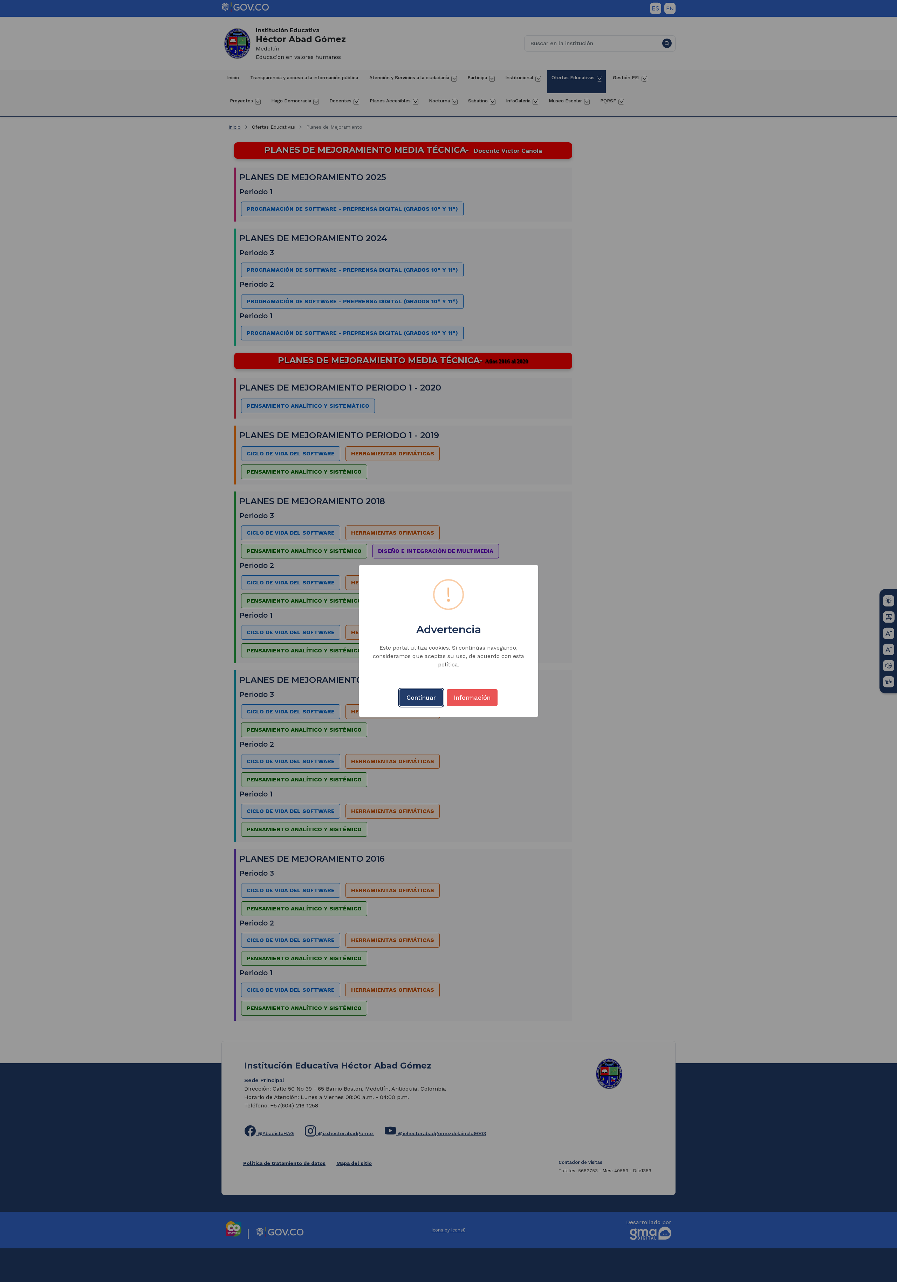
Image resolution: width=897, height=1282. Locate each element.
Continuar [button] (421, 697)
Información (472, 697)
